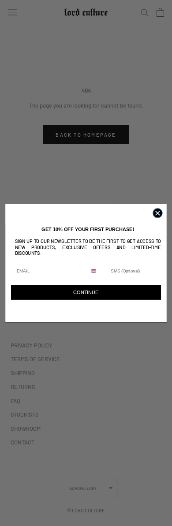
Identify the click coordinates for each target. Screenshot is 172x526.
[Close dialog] (157, 212)
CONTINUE (85, 292)
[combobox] (98, 270)
